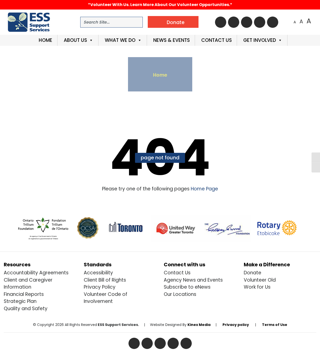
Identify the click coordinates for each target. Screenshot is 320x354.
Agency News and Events (193, 280)
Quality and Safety (26, 308)
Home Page (204, 188)
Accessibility (98, 272)
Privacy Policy (100, 287)
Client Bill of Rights (105, 280)
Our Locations (180, 294)
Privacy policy (235, 324)
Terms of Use (274, 324)
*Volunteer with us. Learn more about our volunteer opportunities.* (160, 5)
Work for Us (257, 287)
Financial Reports (24, 294)
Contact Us (216, 40)
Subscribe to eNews (187, 287)
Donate (252, 272)
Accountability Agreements (36, 272)
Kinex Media (199, 324)
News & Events (171, 40)
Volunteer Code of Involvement (105, 298)
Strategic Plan (20, 301)
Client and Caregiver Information (28, 284)
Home (45, 40)
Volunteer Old (260, 280)
